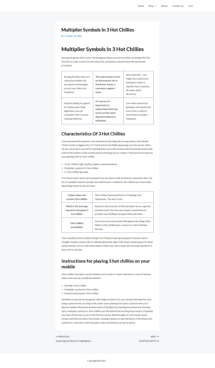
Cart (190, 5)
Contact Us (178, 5)
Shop (151, 5)
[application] (155, 6)
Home (141, 5)
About (164, 5)
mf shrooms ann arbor (117, 360)
